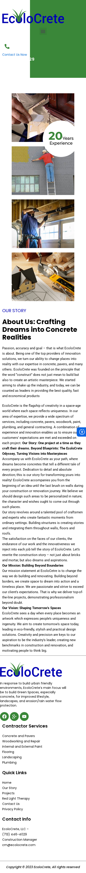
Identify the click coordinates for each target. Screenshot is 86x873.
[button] (43, 31)
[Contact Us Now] (7, 46)
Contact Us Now (14, 54)
